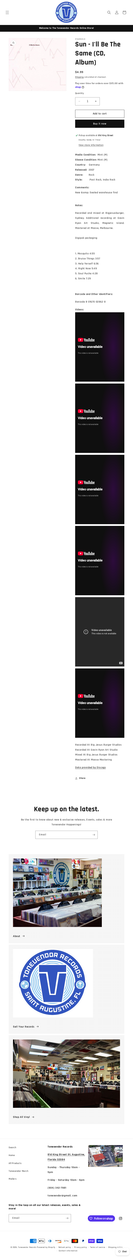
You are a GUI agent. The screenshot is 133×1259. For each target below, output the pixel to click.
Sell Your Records (23, 1027)
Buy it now (99, 123)
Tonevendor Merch (18, 1171)
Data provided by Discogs (90, 767)
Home (12, 1155)
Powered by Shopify (46, 1247)
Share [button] (82, 778)
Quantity (79, 93)
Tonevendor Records (27, 1247)
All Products (15, 1163)
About (16, 936)
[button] (7, 12)
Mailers (12, 1178)
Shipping (79, 77)
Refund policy (65, 1247)
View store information (91, 145)
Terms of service (97, 1247)
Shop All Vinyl (21, 1117)
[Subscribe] (93, 835)
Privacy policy (80, 1247)
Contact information (68, 1251)
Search (12, 1147)
